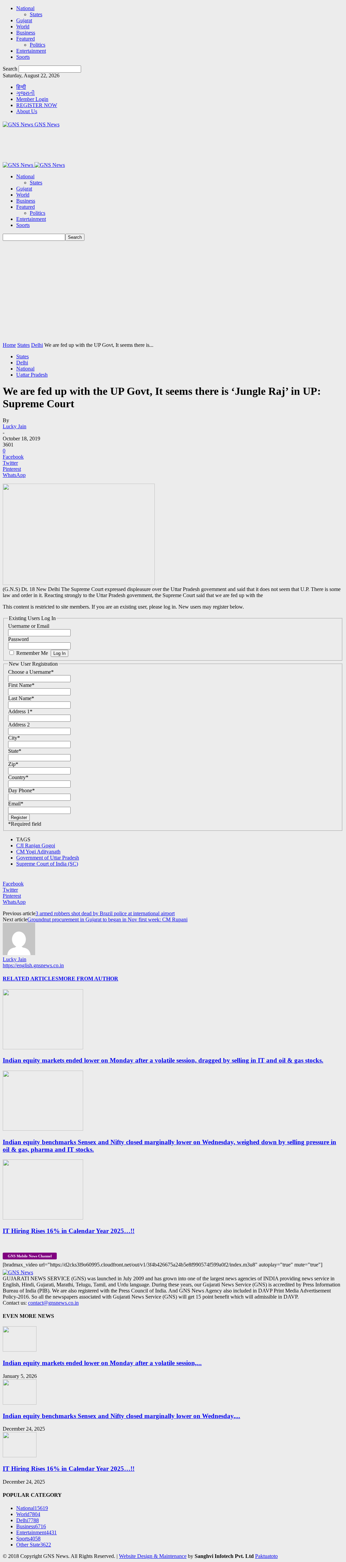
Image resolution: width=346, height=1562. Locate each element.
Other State (33, 1544)
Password (18, 639)
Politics (37, 45)
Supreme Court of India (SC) (47, 864)
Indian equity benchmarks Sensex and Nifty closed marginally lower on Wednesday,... (121, 1415)
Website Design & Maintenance (153, 1556)
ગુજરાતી (25, 93)
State (14, 751)
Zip (13, 764)
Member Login (32, 99)
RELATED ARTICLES (30, 978)
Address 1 (20, 711)
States (36, 14)
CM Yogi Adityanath (38, 851)
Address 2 (19, 724)
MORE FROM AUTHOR (88, 978)
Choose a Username (31, 672)
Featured (25, 39)
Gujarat (24, 20)
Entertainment (31, 51)
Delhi (37, 345)
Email (15, 803)
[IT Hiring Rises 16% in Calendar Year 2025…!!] (43, 1218)
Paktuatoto (266, 1556)
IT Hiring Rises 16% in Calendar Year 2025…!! (68, 1230)
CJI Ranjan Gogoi (35, 845)
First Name (21, 685)
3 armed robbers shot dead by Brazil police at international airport (105, 913)
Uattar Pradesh (32, 375)
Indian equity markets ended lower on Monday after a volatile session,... (102, 1362)
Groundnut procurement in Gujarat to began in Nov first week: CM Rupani (107, 919)
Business (25, 32)
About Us (26, 111)
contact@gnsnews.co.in (53, 1303)
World (22, 26)
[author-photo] (19, 953)
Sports (23, 57)
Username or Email (28, 626)
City (14, 738)
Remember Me (32, 653)
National (25, 8)
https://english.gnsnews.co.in (33, 965)
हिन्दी (21, 87)
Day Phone (21, 790)
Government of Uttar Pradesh (47, 858)
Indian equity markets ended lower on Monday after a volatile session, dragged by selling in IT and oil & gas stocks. (163, 1060)
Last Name (21, 698)
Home (9, 345)
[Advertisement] (173, 291)
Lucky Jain (14, 426)
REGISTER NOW (36, 105)
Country (18, 777)
